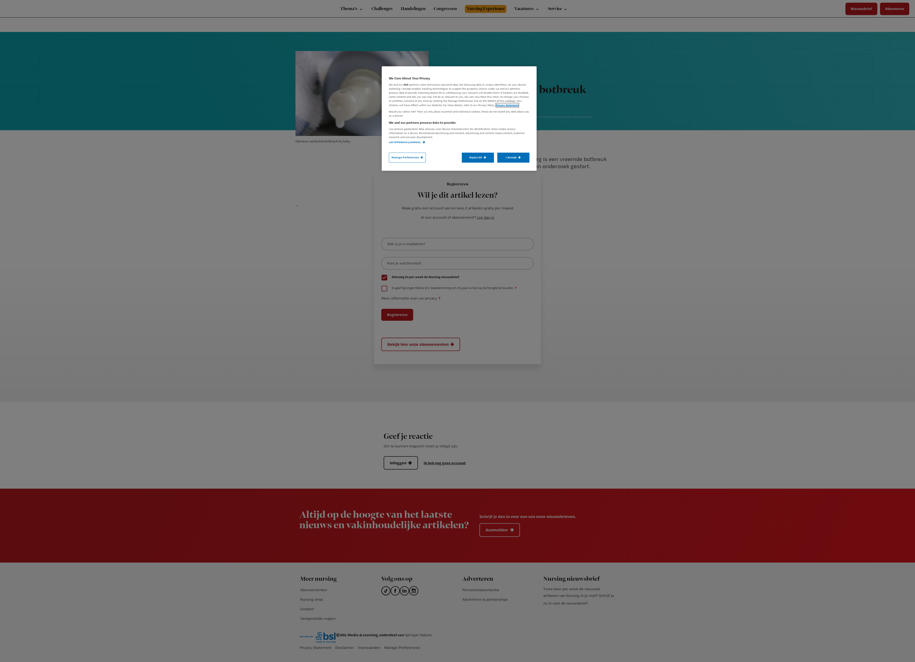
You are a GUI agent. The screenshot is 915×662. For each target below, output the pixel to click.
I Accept (511, 157)
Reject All (475, 157)
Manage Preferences (405, 157)
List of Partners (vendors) (405, 142)
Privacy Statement (507, 105)
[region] (459, 118)
